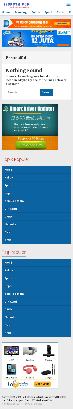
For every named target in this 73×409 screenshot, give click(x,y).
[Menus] (68, 4)
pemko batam (14, 201)
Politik (9, 177)
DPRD (8, 216)
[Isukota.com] (19, 4)
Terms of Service (32, 403)
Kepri (8, 193)
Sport (8, 185)
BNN (7, 232)
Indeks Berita (11, 403)
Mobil (8, 169)
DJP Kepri (11, 208)
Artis (8, 240)
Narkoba (10, 224)
